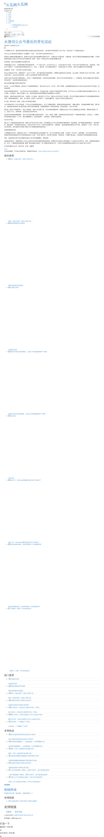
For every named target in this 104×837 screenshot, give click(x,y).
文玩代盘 (11, 478)
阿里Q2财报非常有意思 (15, 285)
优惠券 (8, 811)
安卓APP (15, 27)
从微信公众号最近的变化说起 (28, 41)
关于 (9, 23)
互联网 (17, 45)
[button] (11, 36)
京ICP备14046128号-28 (25, 815)
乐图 (9, 17)
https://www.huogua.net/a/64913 (48, 151)
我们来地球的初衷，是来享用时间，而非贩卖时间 (24, 606)
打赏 (5, 149)
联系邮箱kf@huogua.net (20, 25)
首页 (9, 13)
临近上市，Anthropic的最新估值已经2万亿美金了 (23, 542)
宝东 (9, 19)
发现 (9, 15)
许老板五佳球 (12, 350)
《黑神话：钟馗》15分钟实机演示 (19, 671)
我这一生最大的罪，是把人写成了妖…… (21, 221)
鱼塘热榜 (11, 21)
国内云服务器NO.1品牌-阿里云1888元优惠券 (22, 801)
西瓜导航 (18, 811)
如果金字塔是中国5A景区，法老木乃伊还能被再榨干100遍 (26, 414)
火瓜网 (22, 4)
